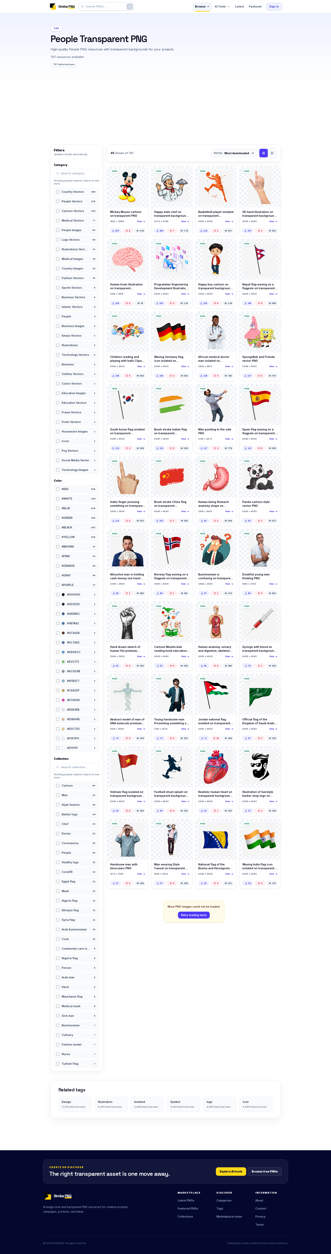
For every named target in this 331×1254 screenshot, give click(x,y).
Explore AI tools (231, 1171)
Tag (56, 28)
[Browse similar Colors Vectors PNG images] (186, 463)
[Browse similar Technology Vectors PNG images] (186, 245)
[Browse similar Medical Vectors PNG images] (142, 245)
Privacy (260, 1216)
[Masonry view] (272, 153)
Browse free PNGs (265, 1171)
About (259, 1200)
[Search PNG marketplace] (130, 6)
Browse (200, 6)
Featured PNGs (188, 1208)
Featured (255, 6)
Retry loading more (194, 915)
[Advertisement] (165, 108)
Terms (259, 1224)
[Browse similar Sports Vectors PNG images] (230, 173)
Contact (260, 1208)
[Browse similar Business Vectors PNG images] (230, 535)
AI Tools (220, 6)
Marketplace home (229, 1216)
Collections (185, 1216)
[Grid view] (263, 153)
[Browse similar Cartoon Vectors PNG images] (142, 173)
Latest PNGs (186, 1200)
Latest (239, 6)
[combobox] (105, 6)
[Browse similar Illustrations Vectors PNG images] (274, 173)
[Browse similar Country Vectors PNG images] (274, 245)
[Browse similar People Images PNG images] (230, 318)
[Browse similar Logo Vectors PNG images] (274, 753)
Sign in (274, 6)
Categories (224, 1200)
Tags (219, 1208)
